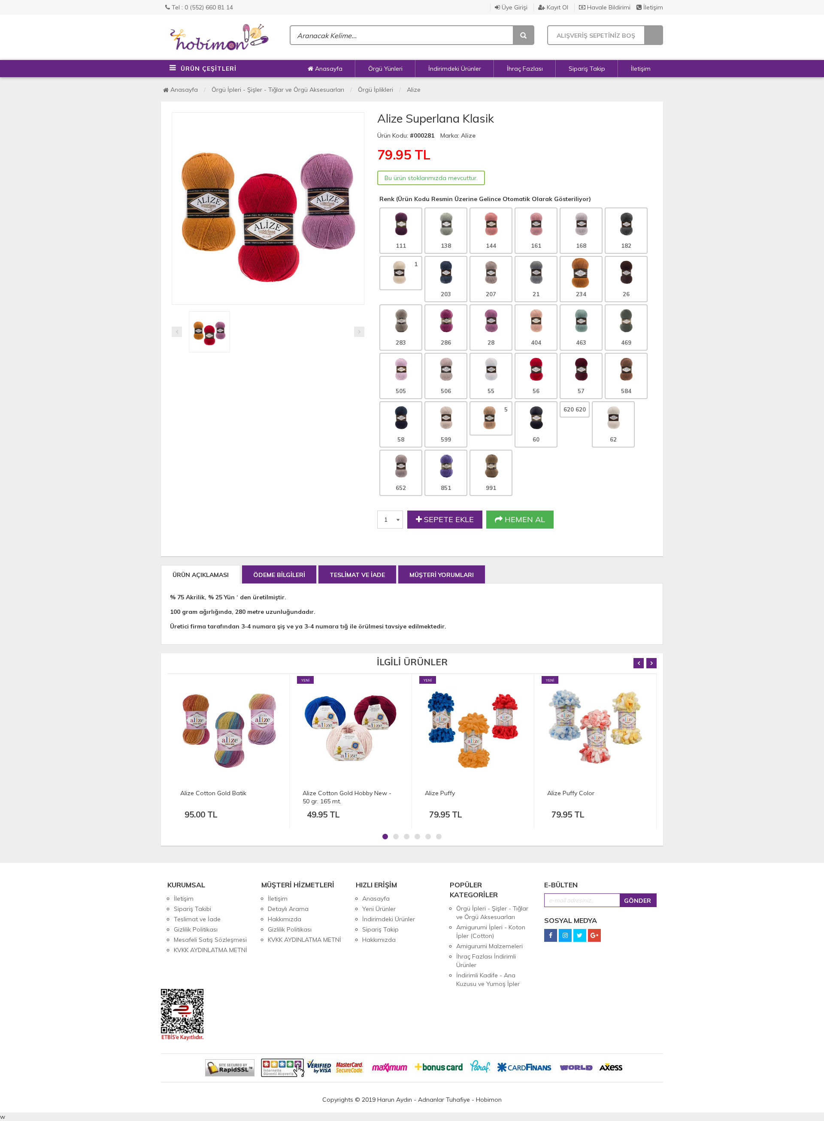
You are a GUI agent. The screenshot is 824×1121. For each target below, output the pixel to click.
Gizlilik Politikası (196, 929)
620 (574, 409)
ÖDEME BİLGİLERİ (279, 575)
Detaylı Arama (288, 909)
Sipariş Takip (587, 68)
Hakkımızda (284, 919)
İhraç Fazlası (525, 68)
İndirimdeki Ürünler (454, 68)
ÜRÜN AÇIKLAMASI (201, 575)
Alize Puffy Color (448, 793)
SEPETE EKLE (448, 519)
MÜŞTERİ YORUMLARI (441, 575)
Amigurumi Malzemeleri (489, 946)
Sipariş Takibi (192, 909)
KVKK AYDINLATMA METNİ (210, 950)
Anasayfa (327, 68)
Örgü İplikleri (375, 89)
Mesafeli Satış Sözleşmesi (210, 940)
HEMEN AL (524, 519)
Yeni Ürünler (379, 909)
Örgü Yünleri (385, 68)
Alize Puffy (318, 793)
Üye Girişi (513, 7)
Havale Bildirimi (607, 7)
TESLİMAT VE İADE (357, 575)
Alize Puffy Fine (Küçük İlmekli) (589, 793)
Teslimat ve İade (197, 919)
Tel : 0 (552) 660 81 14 (201, 7)
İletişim (652, 7)
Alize (414, 89)
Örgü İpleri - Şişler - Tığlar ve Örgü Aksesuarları (278, 89)
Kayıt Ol (556, 7)
